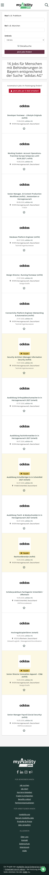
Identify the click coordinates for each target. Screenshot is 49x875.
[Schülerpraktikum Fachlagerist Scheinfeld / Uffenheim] (24, 582)
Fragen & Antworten (24, 796)
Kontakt (24, 840)
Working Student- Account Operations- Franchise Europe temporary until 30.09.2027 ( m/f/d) (24, 156)
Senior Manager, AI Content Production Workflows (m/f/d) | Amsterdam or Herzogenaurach (24, 196)
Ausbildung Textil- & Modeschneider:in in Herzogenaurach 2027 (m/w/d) (24, 516)
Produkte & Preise (24, 821)
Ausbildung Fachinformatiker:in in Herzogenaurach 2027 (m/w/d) (24, 436)
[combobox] (24, 20)
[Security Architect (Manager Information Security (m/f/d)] (24, 344)
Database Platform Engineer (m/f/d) (24, 237)
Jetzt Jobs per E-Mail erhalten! (26, 91)
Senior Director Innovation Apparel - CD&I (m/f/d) (24, 675)
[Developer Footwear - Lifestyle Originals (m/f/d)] (24, 106)
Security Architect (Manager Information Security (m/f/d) (24, 358)
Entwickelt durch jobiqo (15, 869)
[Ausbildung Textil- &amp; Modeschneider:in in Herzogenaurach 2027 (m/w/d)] (24, 506)
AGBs (24, 850)
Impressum (24, 847)
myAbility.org (24, 814)
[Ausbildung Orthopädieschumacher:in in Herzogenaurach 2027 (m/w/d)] (24, 388)
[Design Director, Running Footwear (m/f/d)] (24, 265)
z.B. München (12, 26)
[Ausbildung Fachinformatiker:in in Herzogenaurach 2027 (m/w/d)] (24, 426)
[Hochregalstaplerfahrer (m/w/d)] (24, 623)
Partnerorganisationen (24, 803)
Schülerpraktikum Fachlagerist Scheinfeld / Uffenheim (24, 593)
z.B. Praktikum (13, 15)
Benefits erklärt (24, 799)
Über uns (24, 837)
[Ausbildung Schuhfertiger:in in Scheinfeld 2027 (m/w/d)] (24, 464)
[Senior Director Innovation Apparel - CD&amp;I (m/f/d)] (24, 661)
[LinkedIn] (22, 772)
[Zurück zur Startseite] (24, 5)
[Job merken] (24, 128)
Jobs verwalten (24, 825)
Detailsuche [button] (26, 46)
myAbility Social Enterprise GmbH (30, 867)
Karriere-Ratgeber (24, 792)
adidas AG (29, 121)
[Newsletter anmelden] (30, 772)
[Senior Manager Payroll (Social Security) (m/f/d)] (24, 705)
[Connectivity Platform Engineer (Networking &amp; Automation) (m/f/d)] (24, 303)
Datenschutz (24, 844)
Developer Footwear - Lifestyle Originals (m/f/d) (24, 116)
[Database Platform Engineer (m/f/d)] (24, 227)
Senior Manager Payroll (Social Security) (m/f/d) (24, 715)
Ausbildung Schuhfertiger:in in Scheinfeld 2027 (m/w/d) (24, 478)
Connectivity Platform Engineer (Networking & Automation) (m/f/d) (25, 314)
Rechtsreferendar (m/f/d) (24, 556)
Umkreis (8, 36)
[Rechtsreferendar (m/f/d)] (24, 544)
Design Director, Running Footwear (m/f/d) (24, 275)
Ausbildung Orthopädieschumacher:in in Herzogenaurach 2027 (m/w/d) (24, 398)
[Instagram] (26, 772)
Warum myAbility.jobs (24, 818)
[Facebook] (18, 772)
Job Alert (24, 789)
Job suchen (24, 785)
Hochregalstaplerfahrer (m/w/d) (24, 632)
